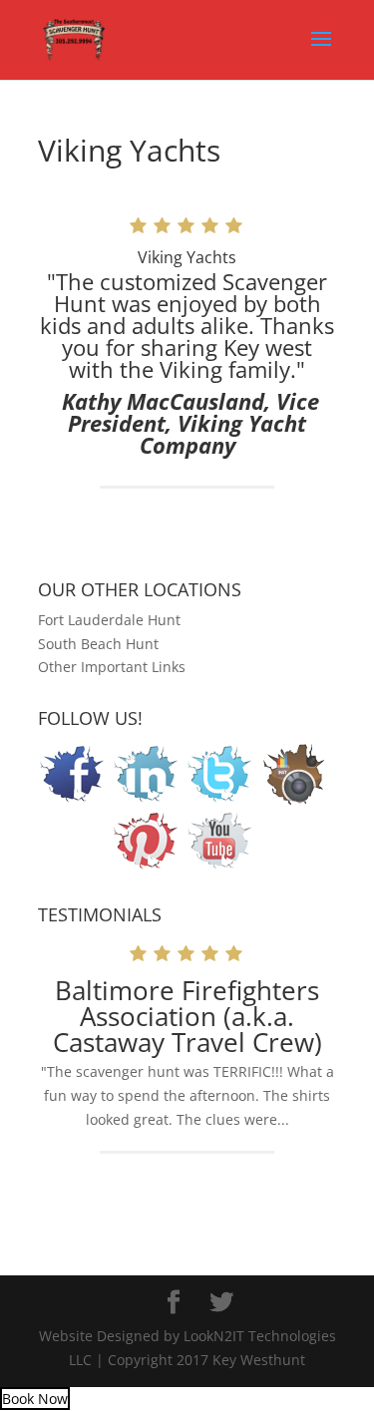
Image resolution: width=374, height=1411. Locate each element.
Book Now (35, 1398)
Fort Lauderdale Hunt (109, 619)
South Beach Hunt (98, 643)
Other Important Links (112, 666)
